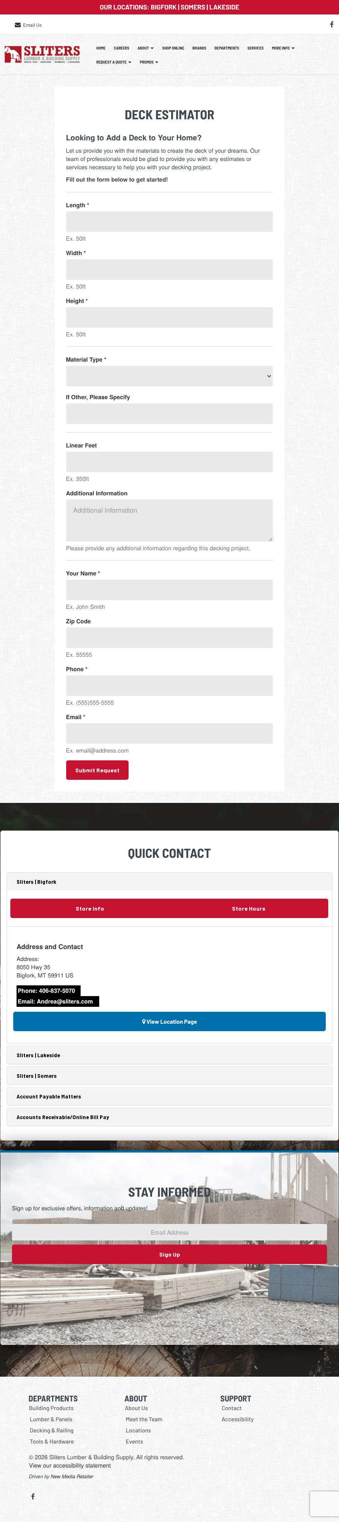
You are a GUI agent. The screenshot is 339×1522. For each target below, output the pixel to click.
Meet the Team (144, 1419)
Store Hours (248, 908)
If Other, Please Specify (98, 397)
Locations (138, 1430)
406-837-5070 (57, 991)
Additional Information (97, 493)
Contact (232, 1407)
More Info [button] (281, 47)
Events (134, 1441)
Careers (121, 47)
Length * (77, 205)
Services (256, 47)
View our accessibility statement (70, 1465)
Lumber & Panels (51, 1419)
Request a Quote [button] (111, 61)
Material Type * (86, 359)
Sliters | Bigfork (36, 881)
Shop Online (173, 47)
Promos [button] (147, 61)
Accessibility (238, 1419)
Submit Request (97, 770)
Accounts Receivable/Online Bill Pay (63, 1116)
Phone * (77, 669)
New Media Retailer (72, 1476)
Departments (227, 47)
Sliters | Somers (37, 1075)
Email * (76, 717)
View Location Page (171, 1021)
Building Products (51, 1407)
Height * (77, 301)
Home (100, 47)
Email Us (32, 25)
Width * (76, 253)
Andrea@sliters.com (65, 1001)
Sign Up (169, 1254)
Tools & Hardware (52, 1441)
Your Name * (83, 573)
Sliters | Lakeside (38, 1054)
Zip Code (78, 621)
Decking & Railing (52, 1430)
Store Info (90, 908)
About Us (136, 1407)
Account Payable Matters (49, 1096)
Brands (199, 47)
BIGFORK (164, 7)
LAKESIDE (224, 7)
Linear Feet (81, 445)
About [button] (144, 47)
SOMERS (193, 7)
